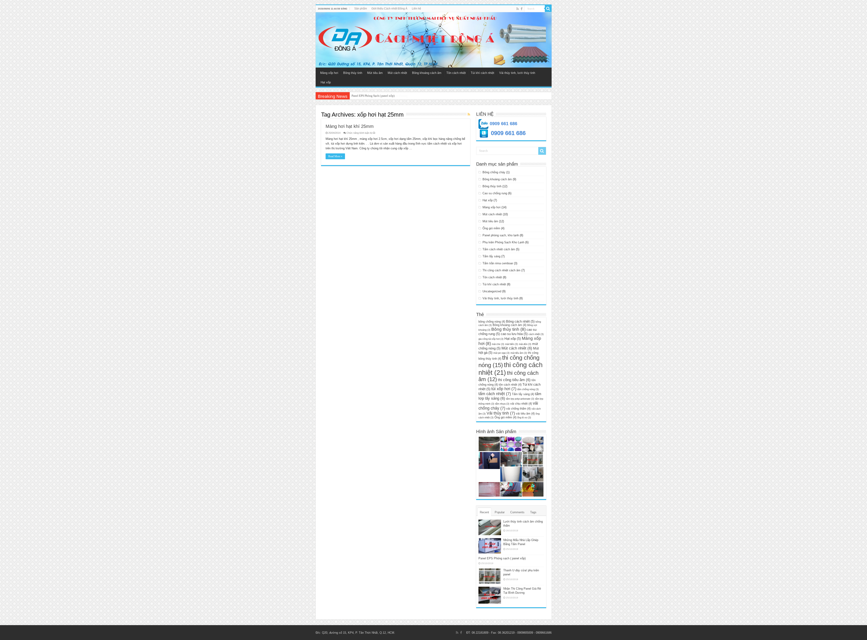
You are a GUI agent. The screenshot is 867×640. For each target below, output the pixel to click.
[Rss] (517, 9)
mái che (498, 344)
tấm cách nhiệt (494, 393)
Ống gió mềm (491, 228)
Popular (500, 512)
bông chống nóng (491, 321)
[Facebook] (521, 9)
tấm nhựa (502, 403)
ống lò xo (524, 417)
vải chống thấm (518, 408)
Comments (517, 512)
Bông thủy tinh (352, 73)
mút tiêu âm (518, 353)
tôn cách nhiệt (510, 384)
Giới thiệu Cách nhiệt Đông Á (389, 8)
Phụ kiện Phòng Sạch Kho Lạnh (503, 242)
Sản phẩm (360, 8)
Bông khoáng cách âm (426, 73)
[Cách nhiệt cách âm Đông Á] (434, 40)
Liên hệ (416, 8)
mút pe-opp (501, 353)
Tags (533, 512)
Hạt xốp (326, 82)
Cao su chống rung (494, 193)
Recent (484, 512)
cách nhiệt (536, 334)
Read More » (335, 156)
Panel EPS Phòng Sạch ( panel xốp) (373, 95)
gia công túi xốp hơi (490, 339)
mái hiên (511, 344)
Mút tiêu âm (375, 73)
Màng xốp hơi (329, 73)
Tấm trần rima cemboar (497, 263)
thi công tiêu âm (514, 380)
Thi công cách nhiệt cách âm (501, 270)
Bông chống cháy (493, 172)
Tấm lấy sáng (491, 256)
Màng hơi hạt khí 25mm (350, 126)
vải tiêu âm (525, 413)
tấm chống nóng (528, 389)
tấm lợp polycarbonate (520, 398)
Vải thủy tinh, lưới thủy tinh (517, 73)
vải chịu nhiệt (521, 403)
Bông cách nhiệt (520, 321)
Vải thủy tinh (501, 413)
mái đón (525, 344)
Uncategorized (491, 291)
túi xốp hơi (503, 388)
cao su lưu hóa (514, 334)
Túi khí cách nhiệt (482, 73)
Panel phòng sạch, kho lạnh (500, 235)
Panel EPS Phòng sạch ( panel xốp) (502, 558)
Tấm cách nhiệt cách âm (498, 249)
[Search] (548, 8)
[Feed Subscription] (469, 114)
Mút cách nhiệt (397, 73)
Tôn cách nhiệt (456, 73)
